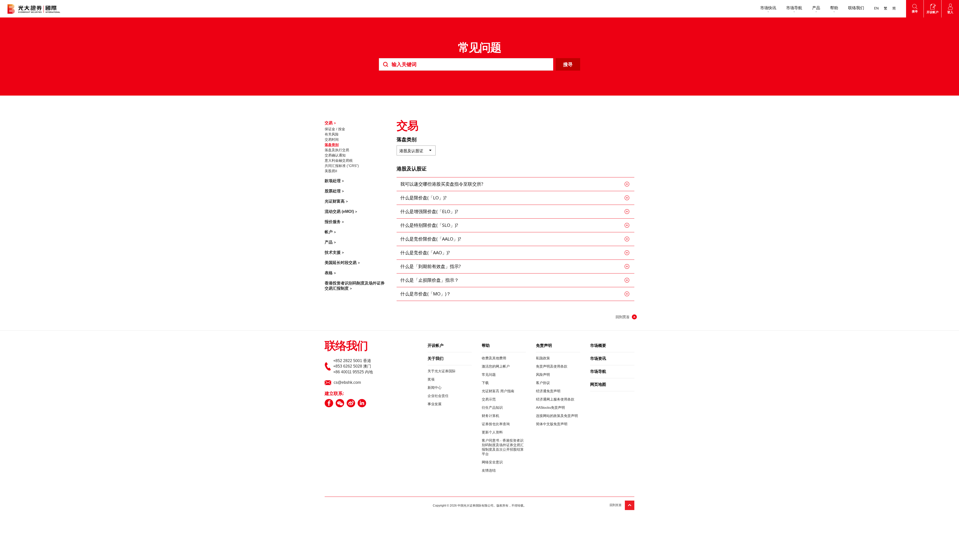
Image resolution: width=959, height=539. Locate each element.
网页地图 (598, 385)
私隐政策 (543, 358)
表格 (329, 273)
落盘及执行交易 (337, 150)
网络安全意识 (492, 462)
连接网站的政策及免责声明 (557, 416)
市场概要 (598, 346)
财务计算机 (490, 416)
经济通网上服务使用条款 (555, 399)
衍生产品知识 (492, 407)
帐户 (329, 232)
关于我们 (436, 359)
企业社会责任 (438, 396)
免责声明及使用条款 (551, 366)
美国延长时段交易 (341, 263)
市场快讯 (768, 8)
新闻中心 (435, 388)
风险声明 (543, 375)
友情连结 (489, 470)
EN (876, 8)
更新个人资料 (492, 432)
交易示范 (489, 399)
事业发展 (435, 404)
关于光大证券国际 (442, 371)
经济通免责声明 (548, 391)
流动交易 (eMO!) (339, 211)
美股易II (331, 171)
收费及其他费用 (494, 358)
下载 (485, 383)
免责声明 (544, 346)
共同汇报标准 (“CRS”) (342, 166)
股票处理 (333, 191)
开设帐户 (436, 346)
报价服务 (333, 222)
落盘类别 (332, 145)
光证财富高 (335, 201)
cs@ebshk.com (347, 382)
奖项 (431, 379)
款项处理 (333, 181)
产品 (816, 8)
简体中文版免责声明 (551, 424)
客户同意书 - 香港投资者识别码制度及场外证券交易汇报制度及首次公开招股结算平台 (503, 447)
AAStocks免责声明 (550, 407)
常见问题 (489, 375)
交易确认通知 (335, 155)
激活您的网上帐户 (496, 366)
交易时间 (332, 139)
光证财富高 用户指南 (498, 391)
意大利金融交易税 (339, 160)
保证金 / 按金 (335, 129)
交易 (329, 123)
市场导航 (794, 8)
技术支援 (333, 252)
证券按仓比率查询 (496, 424)
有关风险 (332, 134)
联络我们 (856, 8)
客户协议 (543, 383)
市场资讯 (598, 359)
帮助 (834, 8)
